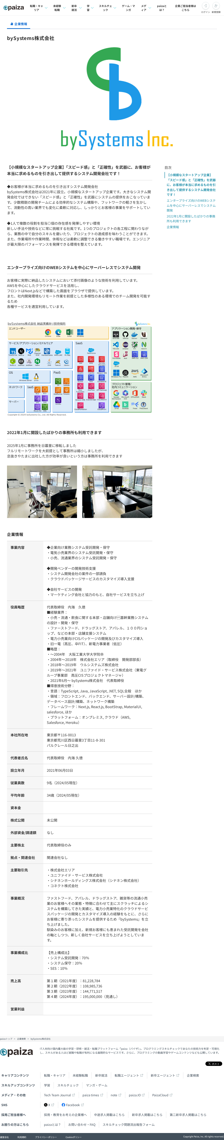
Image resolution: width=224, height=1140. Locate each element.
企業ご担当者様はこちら (185, 8)
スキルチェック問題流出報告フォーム (129, 1124)
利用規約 (22, 1137)
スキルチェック (105, 8)
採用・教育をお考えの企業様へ (65, 1114)
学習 (88, 8)
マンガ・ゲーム (96, 1085)
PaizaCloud (160, 1095)
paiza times (90, 1095)
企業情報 (173, 227)
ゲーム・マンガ (128, 8)
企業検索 (193, 1075)
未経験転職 (57, 8)
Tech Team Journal (57, 1095)
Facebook (73, 1105)
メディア (143, 8)
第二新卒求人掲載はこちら (188, 1114)
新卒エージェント (163, 1075)
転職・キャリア (36, 8)
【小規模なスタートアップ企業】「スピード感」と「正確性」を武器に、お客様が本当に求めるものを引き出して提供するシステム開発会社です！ (191, 185)
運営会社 (4, 1137)
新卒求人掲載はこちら (147, 1114)
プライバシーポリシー (46, 1137)
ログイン (205, 12)
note (114, 1095)
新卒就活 (74, 8)
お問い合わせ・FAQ (81, 1124)
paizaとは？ (162, 8)
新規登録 (216, 12)
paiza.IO (135, 1095)
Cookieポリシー (74, 1137)
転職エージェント (127, 1075)
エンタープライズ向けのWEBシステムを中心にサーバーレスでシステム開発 (191, 205)
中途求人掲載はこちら (109, 1114)
